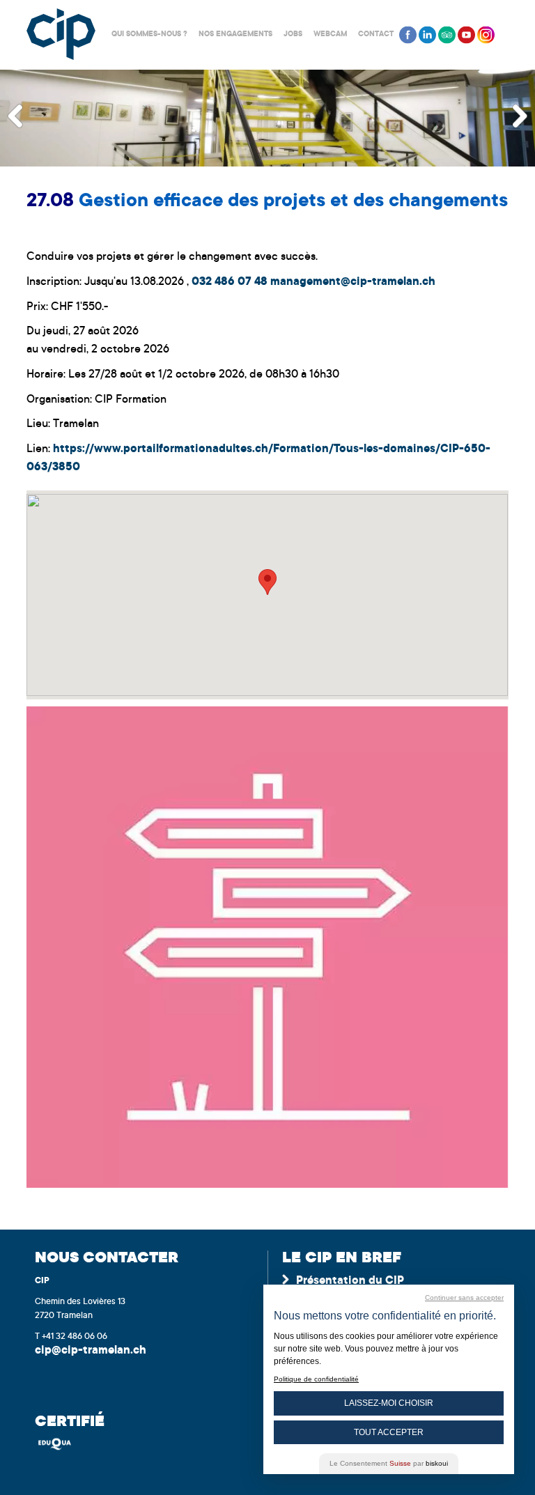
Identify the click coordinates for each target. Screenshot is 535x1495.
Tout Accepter (389, 1432)
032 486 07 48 (230, 282)
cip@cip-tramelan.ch (90, 1351)
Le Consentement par (388, 1463)
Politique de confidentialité (316, 1379)
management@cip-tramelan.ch (352, 282)
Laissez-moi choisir (388, 1403)
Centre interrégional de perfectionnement (60, 34)
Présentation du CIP (350, 1281)
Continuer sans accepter (464, 1297)
